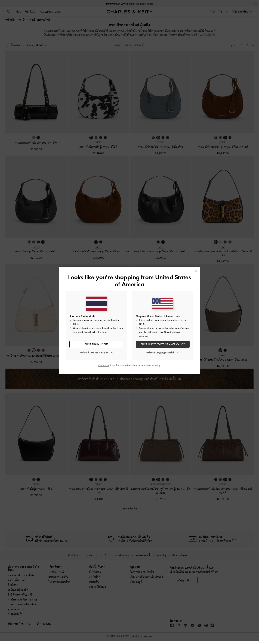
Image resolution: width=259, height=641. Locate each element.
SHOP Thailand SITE (96, 344)
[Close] (195, 270)
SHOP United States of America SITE (163, 344)
